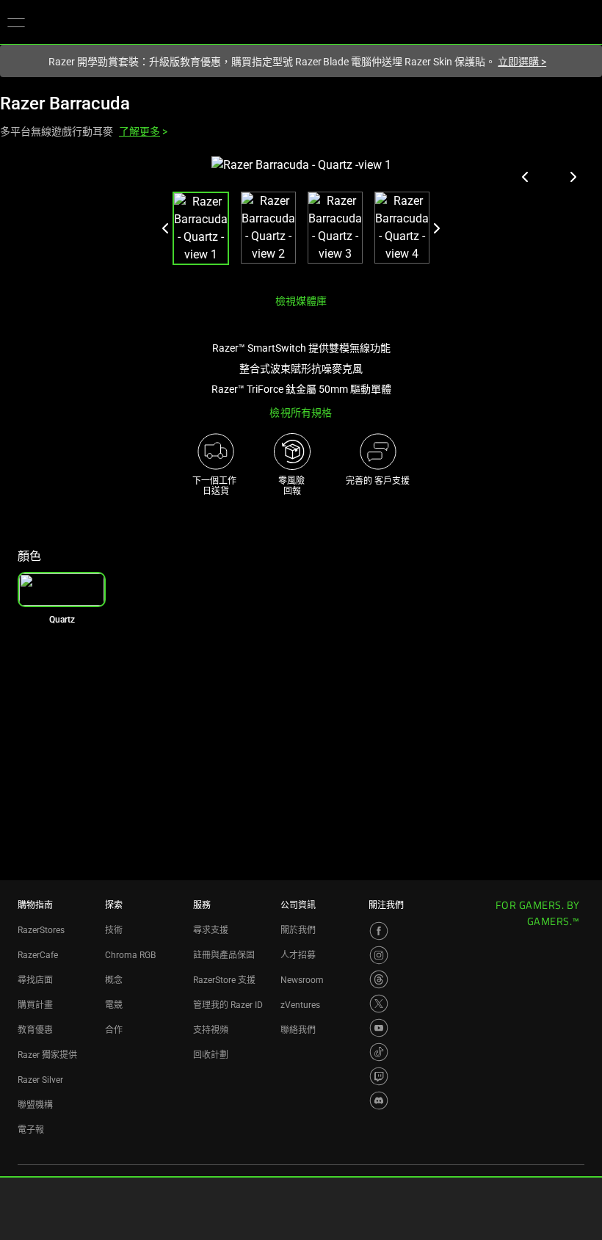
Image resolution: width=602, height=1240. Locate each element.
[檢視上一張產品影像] (525, 177)
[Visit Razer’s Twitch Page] (379, 1076)
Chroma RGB (130, 955)
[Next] (436, 228)
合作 (114, 1030)
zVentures (300, 1005)
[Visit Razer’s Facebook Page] (379, 931)
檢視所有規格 (300, 412)
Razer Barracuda (65, 103)
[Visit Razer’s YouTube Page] (379, 1028)
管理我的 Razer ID (228, 1005)
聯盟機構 (35, 1105)
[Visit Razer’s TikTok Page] (379, 1052)
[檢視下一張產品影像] (572, 177)
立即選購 (522, 62)
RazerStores (41, 930)
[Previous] (166, 228)
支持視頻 (210, 1030)
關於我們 (298, 930)
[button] (16, 22)
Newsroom (302, 980)
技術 (114, 930)
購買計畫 (35, 1005)
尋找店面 (35, 980)
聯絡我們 (298, 1030)
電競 (114, 1005)
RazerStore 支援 (224, 980)
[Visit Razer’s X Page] (379, 1003)
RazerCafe (38, 955)
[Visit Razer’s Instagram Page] (379, 955)
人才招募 (298, 955)
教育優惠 (35, 1030)
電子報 (31, 1130)
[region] (301, 219)
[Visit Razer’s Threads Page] (379, 979)
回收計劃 (210, 1055)
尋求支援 (210, 930)
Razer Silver (40, 1080)
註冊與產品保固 (224, 955)
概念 (114, 980)
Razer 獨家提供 (47, 1055)
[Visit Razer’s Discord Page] (379, 1100)
